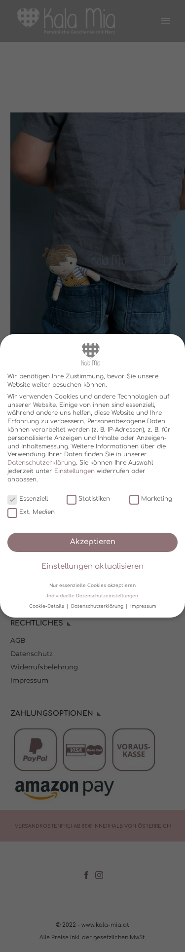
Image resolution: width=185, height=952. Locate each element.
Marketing (156, 498)
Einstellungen (74, 471)
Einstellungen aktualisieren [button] (92, 567)
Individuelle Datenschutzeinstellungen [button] (92, 595)
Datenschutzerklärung (41, 462)
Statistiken (94, 498)
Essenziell (33, 498)
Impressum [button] (143, 606)
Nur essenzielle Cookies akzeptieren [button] (92, 585)
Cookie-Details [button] (47, 606)
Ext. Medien (37, 512)
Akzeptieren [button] (92, 542)
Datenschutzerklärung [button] (98, 606)
